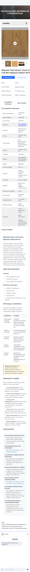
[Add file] (2, 569)
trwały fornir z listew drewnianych (12, 526)
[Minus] (28, 534)
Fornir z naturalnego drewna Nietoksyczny (14, 524)
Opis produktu (21, 103)
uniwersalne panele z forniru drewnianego (14, 528)
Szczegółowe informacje (8, 103)
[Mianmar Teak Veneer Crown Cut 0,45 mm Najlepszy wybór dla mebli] (15, 43)
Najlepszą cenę (8, 77)
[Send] (27, 569)
